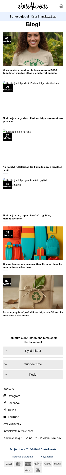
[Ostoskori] (61, 6)
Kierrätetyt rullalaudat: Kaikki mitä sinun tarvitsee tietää (32, 168)
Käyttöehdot (47, 456)
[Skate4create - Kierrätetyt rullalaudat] (33, 6)
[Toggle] (6, 351)
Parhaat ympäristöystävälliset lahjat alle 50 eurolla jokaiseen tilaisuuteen (33, 314)
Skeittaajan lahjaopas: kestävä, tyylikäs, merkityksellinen (27, 217)
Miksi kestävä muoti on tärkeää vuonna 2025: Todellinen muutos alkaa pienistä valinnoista (30, 71)
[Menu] (5, 6)
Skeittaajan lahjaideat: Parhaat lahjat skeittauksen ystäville (33, 120)
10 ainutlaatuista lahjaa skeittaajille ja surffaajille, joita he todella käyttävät (32, 266)
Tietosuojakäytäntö (22, 456)
